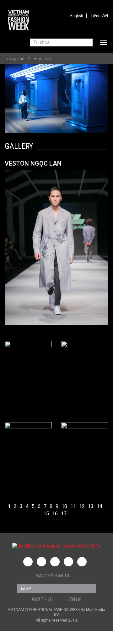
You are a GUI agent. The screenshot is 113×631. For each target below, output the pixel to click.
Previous (16, 251)
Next (96, 251)
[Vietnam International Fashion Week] (19, 20)
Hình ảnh (42, 58)
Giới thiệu (42, 599)
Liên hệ (74, 599)
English (76, 15)
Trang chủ (14, 58)
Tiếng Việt (99, 15)
